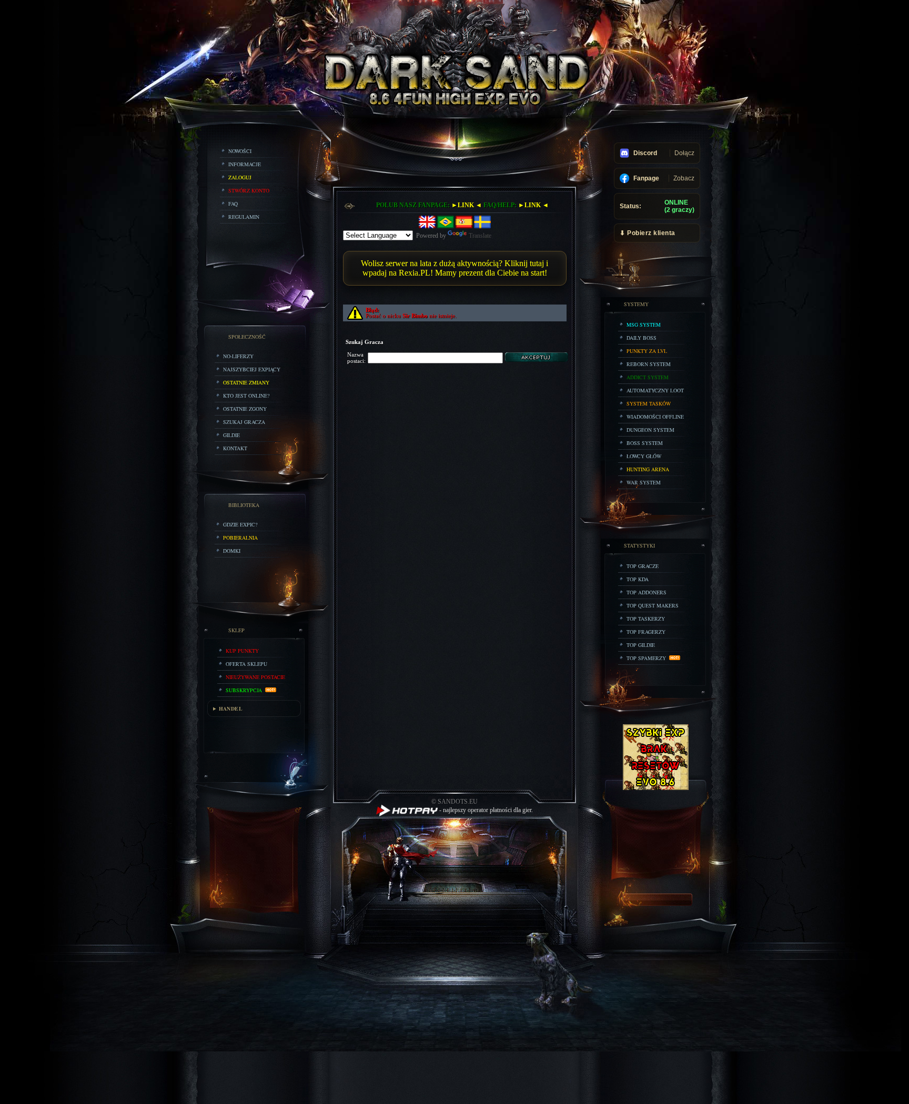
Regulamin (243, 216)
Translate (480, 235)
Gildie (231, 435)
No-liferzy (238, 356)
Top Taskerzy (646, 618)
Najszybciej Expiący (251, 369)
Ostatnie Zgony (245, 408)
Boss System (645, 443)
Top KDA (638, 579)
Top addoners (646, 592)
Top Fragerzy (646, 631)
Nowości (239, 151)
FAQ (233, 203)
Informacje (244, 164)
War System (644, 482)
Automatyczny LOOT (655, 390)
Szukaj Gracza (244, 422)
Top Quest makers (653, 605)
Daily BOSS (641, 337)
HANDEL (231, 708)
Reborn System (649, 364)
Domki (231, 550)
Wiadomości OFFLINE (655, 416)
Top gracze (643, 566)
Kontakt (235, 448)
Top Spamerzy (648, 658)
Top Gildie (641, 645)
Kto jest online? (246, 395)
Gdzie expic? (240, 524)
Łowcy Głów (644, 456)
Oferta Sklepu (246, 663)
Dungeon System (650, 429)
